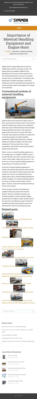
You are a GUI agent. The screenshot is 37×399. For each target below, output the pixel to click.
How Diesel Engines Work (15, 381)
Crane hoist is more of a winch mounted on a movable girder (17, 331)
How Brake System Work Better (17, 374)
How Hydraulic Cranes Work (16, 362)
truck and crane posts (10, 59)
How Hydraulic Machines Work (16, 368)
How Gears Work (13, 355)
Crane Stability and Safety (9, 335)
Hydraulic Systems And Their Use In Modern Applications (18, 341)
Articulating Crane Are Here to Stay (12, 338)
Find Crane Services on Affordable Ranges (14, 326)
